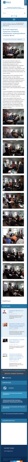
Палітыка (19, 39)
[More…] (20, 461)
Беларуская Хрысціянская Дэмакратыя (14, 8)
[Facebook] (11, 461)
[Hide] (21, 461)
